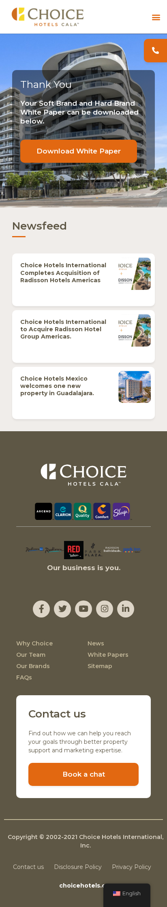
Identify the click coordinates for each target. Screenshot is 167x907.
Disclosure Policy (78, 867)
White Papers (108, 654)
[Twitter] (62, 608)
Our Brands (33, 666)
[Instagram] (104, 608)
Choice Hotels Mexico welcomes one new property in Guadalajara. (57, 386)
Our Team (30, 654)
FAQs (24, 677)
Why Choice (34, 643)
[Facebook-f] (41, 608)
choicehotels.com (87, 885)
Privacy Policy (131, 867)
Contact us (28, 867)
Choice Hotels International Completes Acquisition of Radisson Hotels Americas (63, 272)
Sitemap (100, 666)
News (96, 643)
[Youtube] (83, 608)
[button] (156, 16)
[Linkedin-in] (125, 608)
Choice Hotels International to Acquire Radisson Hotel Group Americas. (63, 329)
